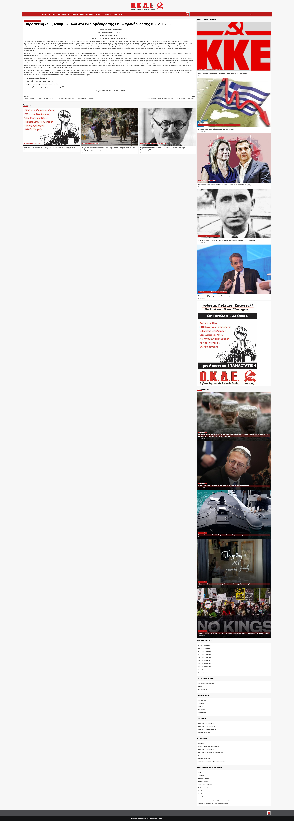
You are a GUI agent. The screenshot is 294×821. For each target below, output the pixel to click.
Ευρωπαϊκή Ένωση (203, 778)
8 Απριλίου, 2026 (202, 635)
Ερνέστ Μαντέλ (202, 712)
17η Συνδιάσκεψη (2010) (204, 666)
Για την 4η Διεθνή (202, 669)
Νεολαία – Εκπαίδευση (204, 787)
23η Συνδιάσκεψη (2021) (204, 648)
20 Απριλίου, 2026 (202, 586)
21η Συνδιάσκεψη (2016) (204, 654)
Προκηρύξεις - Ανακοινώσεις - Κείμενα (33, 21)
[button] (251, 14)
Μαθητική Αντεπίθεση (204, 732)
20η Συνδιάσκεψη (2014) (204, 657)
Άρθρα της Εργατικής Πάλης (204, 125)
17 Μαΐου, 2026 (202, 487)
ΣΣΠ (199, 755)
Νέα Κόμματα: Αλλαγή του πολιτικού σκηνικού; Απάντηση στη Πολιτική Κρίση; (224, 185)
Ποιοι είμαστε (52, 14)
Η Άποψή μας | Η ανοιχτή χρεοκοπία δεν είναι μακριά (216, 129)
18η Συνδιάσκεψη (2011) (204, 663)
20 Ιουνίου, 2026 (202, 187)
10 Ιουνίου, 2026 (202, 242)
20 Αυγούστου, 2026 (87, 152)
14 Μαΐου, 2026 (202, 537)
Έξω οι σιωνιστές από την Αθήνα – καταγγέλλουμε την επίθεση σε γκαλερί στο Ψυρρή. (224, 584)
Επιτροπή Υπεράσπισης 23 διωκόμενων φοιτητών (211, 761)
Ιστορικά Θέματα (144, 143)
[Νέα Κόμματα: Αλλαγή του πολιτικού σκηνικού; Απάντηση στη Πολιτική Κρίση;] (234, 158)
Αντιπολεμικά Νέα (202, 432)
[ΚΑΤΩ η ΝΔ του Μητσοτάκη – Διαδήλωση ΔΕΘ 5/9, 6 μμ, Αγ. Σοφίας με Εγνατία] (51, 127)
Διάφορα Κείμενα (202, 672)
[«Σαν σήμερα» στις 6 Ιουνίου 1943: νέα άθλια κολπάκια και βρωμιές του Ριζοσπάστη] (234, 213)
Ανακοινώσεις (62, 14)
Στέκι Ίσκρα (201, 743)
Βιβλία (200, 686)
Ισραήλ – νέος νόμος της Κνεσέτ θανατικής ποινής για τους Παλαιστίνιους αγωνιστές (223, 486)
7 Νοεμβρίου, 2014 (170, 25)
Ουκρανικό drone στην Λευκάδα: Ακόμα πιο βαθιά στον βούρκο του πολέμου (221, 535)
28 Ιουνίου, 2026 (202, 131)
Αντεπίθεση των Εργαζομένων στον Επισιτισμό (210, 752)
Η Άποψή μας (214, 125)
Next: (170, 97)
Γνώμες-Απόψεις (202, 700)
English (115, 14)
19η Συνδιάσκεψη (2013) (204, 660)
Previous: (60, 97)
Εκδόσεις (97, 14)
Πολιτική (200, 706)
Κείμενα (200, 69)
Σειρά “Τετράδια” (202, 689)
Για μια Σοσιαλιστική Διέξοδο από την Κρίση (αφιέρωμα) (213, 803)
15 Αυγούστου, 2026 (203, 76)
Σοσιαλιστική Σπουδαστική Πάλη (207, 729)
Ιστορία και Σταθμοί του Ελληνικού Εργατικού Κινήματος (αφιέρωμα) (216, 800)
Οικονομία (201, 703)
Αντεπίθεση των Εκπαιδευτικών (206, 726)
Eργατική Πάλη (73, 14)
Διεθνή (200, 794)
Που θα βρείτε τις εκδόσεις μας (206, 683)
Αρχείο (82, 14)
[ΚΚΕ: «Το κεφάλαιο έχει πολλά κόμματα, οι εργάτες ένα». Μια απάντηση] (234, 46)
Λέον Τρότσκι (201, 709)
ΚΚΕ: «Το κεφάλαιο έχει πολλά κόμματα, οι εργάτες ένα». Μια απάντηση (222, 74)
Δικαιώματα (201, 790)
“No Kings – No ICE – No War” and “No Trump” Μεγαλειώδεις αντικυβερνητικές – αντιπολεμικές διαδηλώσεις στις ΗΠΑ (233, 633)
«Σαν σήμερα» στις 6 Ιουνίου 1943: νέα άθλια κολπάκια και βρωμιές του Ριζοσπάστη (226, 240)
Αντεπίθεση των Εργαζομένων (206, 723)
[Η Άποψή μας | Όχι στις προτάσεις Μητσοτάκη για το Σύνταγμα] (234, 269)
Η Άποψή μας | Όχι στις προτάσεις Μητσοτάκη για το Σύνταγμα (219, 296)
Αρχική (44, 14)
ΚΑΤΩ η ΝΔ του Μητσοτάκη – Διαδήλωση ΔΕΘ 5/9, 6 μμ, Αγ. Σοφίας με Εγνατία (50, 148)
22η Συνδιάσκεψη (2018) (204, 651)
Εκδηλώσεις (107, 14)
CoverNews (152, 818)
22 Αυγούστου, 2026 (29, 150)
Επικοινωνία (89, 14)
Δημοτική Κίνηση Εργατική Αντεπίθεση (208, 746)
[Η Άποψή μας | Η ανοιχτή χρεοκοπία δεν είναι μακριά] (234, 102)
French (121, 14)
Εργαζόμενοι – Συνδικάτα (205, 784)
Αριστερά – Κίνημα (203, 781)
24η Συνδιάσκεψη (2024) (204, 645)
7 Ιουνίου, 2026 (202, 298)
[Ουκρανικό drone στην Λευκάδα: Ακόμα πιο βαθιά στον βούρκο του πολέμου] (234, 514)
